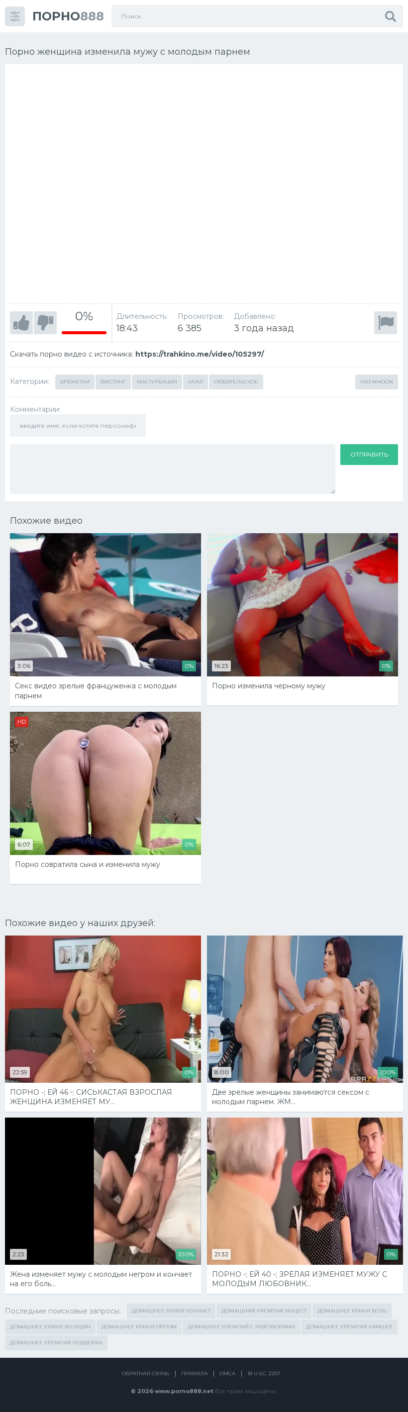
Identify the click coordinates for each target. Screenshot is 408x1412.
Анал (195, 381)
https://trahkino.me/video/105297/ (199, 354)
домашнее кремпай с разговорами (241, 1326)
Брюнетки (75, 381)
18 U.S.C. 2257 (263, 1373)
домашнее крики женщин (50, 1326)
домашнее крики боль (352, 1311)
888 (68, 16)
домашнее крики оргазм (139, 1326)
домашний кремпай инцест (263, 1311)
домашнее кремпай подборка (56, 1342)
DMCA (227, 1373)
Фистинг (113, 381)
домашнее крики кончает (171, 1311)
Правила (194, 1373)
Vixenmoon (376, 381)
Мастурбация (157, 381)
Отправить (369, 454)
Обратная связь (145, 1373)
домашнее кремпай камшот (349, 1326)
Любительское (236, 381)
